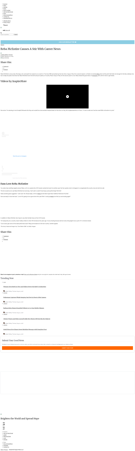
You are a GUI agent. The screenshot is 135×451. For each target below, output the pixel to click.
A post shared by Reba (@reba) (20, 178)
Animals (5, 7)
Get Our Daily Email (8, 11)
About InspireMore (8, 15)
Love (4, 282)
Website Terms (7, 20)
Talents (2, 44)
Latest (4, 435)
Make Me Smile (7, 436)
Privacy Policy (6, 22)
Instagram (95, 75)
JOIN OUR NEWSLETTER (67, 42)
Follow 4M (7, 30)
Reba (98, 74)
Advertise (5, 445)
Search (6, 25)
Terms (2, 449)
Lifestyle (5, 303)
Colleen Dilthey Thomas (7, 54)
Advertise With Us (7, 18)
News (4, 5)
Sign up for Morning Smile (30, 274)
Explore (5, 4)
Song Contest (6, 10)
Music (4, 8)
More (4, 13)
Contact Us (6, 16)
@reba (39, 193)
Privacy (6, 449)
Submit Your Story (67, 348)
